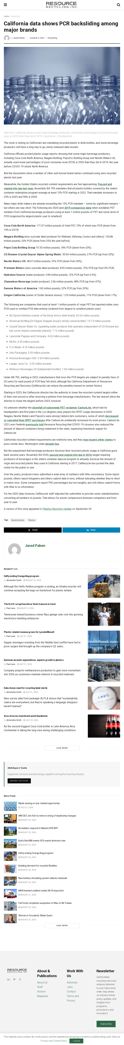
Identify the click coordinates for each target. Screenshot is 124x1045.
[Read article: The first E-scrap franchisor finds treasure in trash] (104, 614)
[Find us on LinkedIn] (8, 979)
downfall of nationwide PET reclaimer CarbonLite (61, 407)
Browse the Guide (19, 781)
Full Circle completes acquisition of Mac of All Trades (45, 903)
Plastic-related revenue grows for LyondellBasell (29, 632)
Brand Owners (17, 520)
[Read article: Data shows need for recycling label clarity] (104, 698)
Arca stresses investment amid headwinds (26, 716)
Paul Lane (10, 608)
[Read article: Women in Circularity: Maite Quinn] (10, 918)
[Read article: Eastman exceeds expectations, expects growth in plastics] (104, 670)
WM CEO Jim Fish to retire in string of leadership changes (47, 815)
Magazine (42, 996)
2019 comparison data (77, 207)
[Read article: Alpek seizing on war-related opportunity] (10, 806)
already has (52, 443)
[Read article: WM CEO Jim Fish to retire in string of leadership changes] (10, 818)
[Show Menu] (5, 5)
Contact (71, 991)
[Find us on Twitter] (20, 979)
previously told (35, 424)
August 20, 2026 (28, 832)
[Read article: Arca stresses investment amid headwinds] (104, 726)
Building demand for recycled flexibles (37, 865)
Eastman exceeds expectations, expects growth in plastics (34, 660)
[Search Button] (118, 5)
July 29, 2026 (31, 720)
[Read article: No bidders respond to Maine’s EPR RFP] (10, 831)
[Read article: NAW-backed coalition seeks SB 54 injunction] (10, 893)
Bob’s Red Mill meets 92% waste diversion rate (41, 840)
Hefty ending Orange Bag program (21, 576)
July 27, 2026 (26, 807)
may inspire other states (98, 439)
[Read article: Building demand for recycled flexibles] (10, 868)
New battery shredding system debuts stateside (42, 878)
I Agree (76, 1041)
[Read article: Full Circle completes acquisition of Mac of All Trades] (10, 906)
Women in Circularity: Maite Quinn (35, 915)
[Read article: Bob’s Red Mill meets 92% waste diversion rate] (10, 843)
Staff (40, 987)
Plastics (31, 520)
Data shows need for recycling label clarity (25, 688)
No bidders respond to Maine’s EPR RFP (38, 828)
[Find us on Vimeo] (14, 979)
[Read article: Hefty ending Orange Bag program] (104, 586)
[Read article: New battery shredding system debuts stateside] (10, 881)
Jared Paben (19, 38)
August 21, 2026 (28, 895)
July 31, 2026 (25, 636)
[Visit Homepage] (62, 5)
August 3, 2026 (26, 608)
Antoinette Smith (13, 580)
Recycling (15, 16)
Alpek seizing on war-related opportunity (39, 803)
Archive (41, 991)
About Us (42, 982)
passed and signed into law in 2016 (71, 454)
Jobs (70, 987)
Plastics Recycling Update (57, 508)
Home (6, 16)
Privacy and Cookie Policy (54, 1041)
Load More (62, 748)
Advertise (72, 982)
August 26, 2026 (28, 820)
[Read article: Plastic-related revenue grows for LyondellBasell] (104, 642)
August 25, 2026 (33, 580)
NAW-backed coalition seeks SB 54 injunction (41, 890)
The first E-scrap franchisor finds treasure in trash (30, 604)
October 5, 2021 (37, 38)
